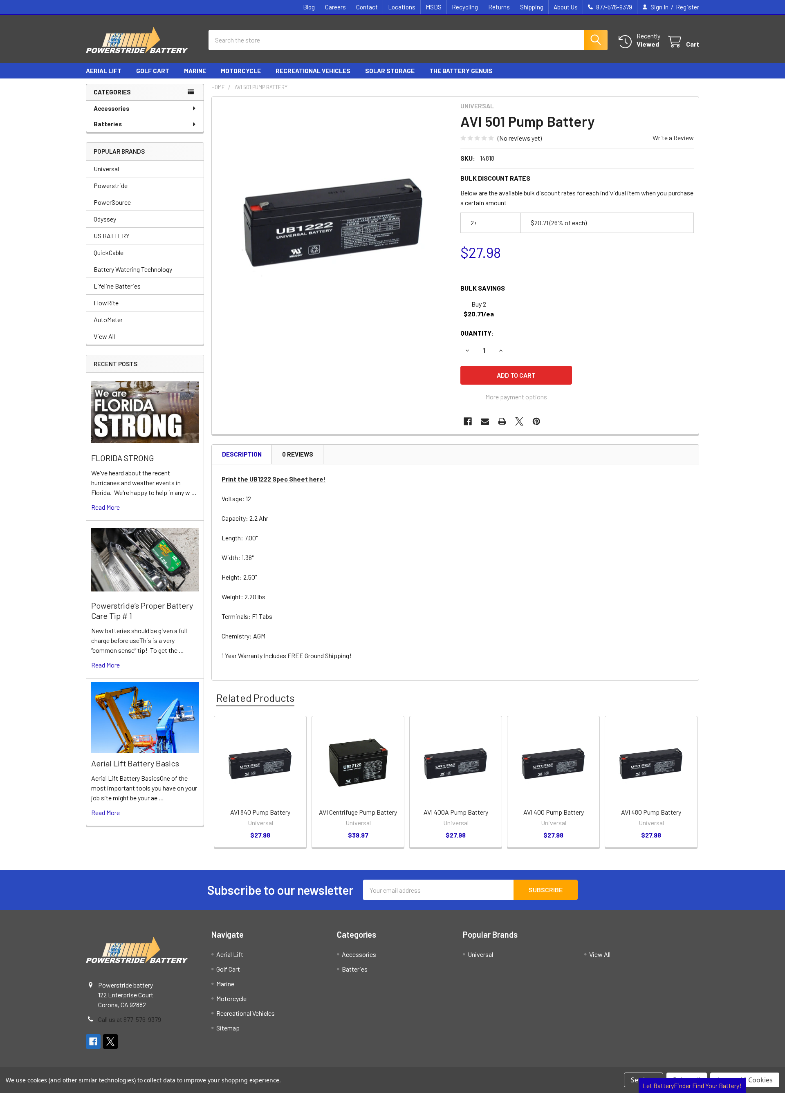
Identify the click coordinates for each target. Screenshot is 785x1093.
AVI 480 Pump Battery (651, 812)
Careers (335, 7)
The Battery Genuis (461, 70)
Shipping (531, 7)
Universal (106, 168)
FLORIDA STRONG (122, 458)
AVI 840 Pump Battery (260, 812)
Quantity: (476, 333)
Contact (367, 7)
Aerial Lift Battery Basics (135, 763)
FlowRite (106, 303)
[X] (519, 421)
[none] (334, 219)
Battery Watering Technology (133, 269)
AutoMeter (108, 319)
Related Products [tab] (255, 698)
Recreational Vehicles (313, 70)
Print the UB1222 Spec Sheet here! (273, 479)
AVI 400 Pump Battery (553, 812)
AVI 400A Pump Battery (456, 812)
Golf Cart (152, 70)
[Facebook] (467, 421)
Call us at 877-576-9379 (129, 1019)
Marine (195, 70)
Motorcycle (241, 70)
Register (687, 7)
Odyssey (105, 219)
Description (242, 454)
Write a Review (673, 137)
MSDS (434, 7)
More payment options (516, 397)
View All (104, 336)
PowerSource (112, 202)
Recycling (465, 7)
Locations (401, 7)
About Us (566, 7)
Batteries (108, 124)
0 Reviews (297, 454)
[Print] (502, 421)
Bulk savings (482, 288)
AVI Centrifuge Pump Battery (358, 812)
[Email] (485, 421)
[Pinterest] (536, 421)
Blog (309, 7)
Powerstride (111, 185)
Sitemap (228, 1028)
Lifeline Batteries (117, 286)
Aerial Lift (103, 70)
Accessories (111, 108)
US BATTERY (112, 236)
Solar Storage (390, 70)
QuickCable (108, 252)
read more (105, 507)
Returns (499, 7)
